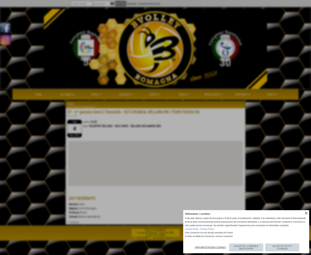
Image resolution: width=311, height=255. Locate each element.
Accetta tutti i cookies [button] (282, 247)
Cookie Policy (192, 229)
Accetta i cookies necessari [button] (246, 247)
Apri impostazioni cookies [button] (210, 247)
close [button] (306, 213)
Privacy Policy (207, 229)
